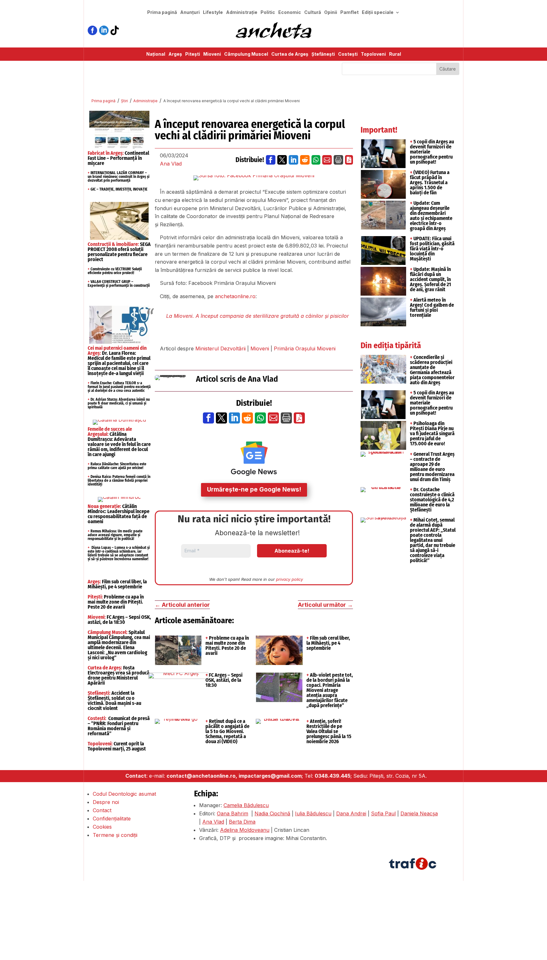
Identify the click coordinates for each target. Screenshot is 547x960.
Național (155, 54)
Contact (102, 810)
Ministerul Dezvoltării (220, 348)
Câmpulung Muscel (246, 54)
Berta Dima (242, 822)
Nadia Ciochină (272, 813)
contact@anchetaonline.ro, (202, 776)
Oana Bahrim (232, 813)
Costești (348, 54)
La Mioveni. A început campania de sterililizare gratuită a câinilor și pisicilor (257, 316)
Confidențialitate (112, 818)
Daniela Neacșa (419, 813)
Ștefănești (323, 54)
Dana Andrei (351, 813)
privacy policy (289, 579)
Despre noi (106, 802)
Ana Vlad (171, 163)
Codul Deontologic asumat (124, 794)
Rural (395, 54)
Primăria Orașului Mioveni (305, 348)
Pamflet (349, 12)
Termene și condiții (115, 835)
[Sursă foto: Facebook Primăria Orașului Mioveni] (253, 177)
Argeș (175, 54)
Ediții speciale (377, 12)
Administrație (241, 12)
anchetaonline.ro (235, 296)
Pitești (192, 54)
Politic (268, 12)
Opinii (330, 12)
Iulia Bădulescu (313, 813)
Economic (289, 12)
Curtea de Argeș (289, 54)
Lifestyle (213, 12)
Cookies (102, 827)
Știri (124, 100)
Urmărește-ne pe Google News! (254, 489)
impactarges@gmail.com (270, 776)
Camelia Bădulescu (246, 805)
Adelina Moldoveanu (244, 830)
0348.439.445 (332, 776)
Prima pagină (162, 12)
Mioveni (212, 54)
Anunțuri (190, 12)
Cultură (312, 12)
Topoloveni (373, 54)
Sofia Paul (383, 813)
